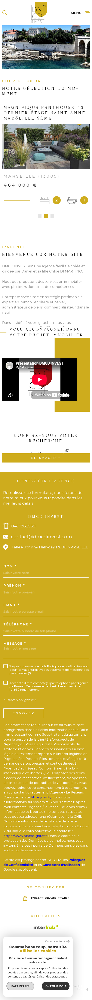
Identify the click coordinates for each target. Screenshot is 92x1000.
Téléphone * (17, 624)
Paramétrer (20, 986)
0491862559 (23, 526)
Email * (11, 604)
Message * (14, 643)
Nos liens (81, 989)
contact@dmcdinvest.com (41, 536)
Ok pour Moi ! (55, 986)
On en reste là (55, 941)
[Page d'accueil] (39, 12)
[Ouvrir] (4, 12)
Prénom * (14, 585)
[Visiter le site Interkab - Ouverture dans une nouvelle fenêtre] (46, 927)
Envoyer (24, 713)
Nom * (10, 566)
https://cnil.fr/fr (42, 797)
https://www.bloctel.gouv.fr (25, 836)
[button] (39, 216)
